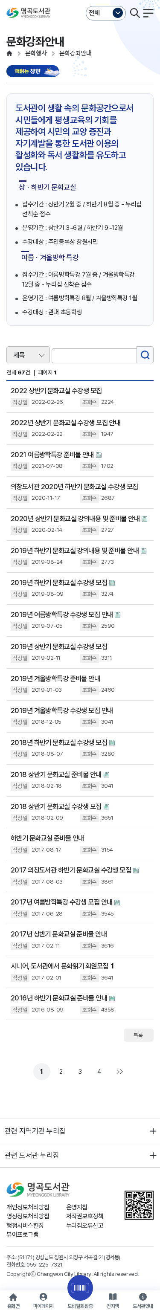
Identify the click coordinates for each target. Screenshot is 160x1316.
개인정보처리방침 (27, 1207)
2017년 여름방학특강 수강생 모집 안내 (61, 902)
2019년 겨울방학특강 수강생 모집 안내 (62, 710)
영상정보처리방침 (27, 1216)
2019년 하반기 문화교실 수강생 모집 (59, 582)
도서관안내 (143, 1306)
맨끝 (118, 1071)
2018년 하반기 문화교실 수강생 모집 (59, 742)
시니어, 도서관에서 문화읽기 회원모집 (62, 966)
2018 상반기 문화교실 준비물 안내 (56, 774)
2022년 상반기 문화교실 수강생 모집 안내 (65, 422)
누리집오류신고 (85, 1225)
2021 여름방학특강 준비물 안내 (52, 454)
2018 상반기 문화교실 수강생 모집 (56, 806)
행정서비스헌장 (25, 1225)
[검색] (145, 354)
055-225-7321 (44, 1264)
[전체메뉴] (148, 13)
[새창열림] (34, 71)
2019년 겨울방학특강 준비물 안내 (55, 678)
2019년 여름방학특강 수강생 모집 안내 (62, 614)
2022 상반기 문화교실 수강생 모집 (56, 390)
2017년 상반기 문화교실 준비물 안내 (59, 934)
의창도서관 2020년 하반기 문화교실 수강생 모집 (74, 486)
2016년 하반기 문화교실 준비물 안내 (59, 998)
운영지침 (76, 1207)
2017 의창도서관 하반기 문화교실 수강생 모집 (71, 870)
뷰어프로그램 (22, 1234)
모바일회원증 (80, 1306)
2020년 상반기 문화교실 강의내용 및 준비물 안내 (75, 518)
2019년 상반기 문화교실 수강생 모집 (59, 646)
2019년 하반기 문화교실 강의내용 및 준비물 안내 (75, 550)
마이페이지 (43, 1306)
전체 (94, 13)
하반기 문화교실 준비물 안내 (47, 838)
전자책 (113, 1306)
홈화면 (13, 1306)
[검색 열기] (135, 13)
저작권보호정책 (85, 1216)
